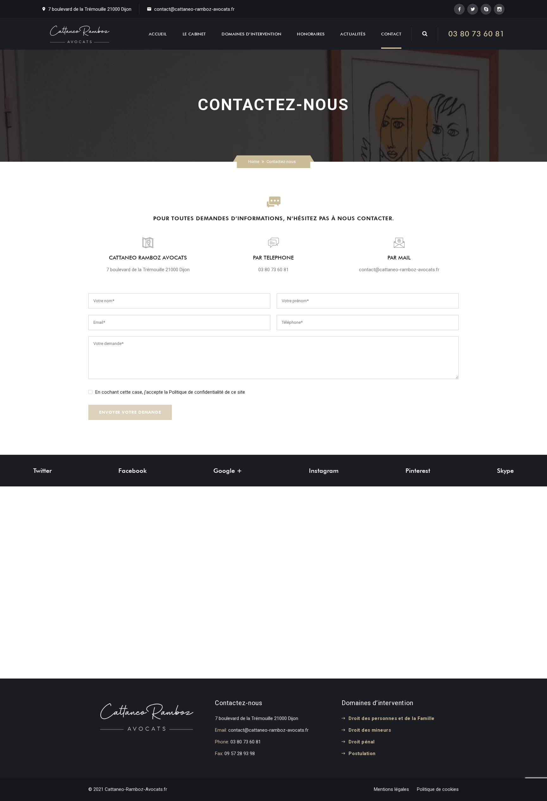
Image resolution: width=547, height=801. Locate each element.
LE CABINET (194, 33)
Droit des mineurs (370, 730)
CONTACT (391, 33)
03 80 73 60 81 (476, 33)
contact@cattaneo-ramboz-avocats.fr (194, 9)
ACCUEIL (158, 33)
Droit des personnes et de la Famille (391, 718)
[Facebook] (459, 9)
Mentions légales (391, 789)
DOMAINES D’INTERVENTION (251, 33)
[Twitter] (472, 9)
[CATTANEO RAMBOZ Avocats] (79, 34)
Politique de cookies (438, 789)
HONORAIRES (310, 33)
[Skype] (486, 9)
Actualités (352, 33)
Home (253, 161)
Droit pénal (361, 742)
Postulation (362, 753)
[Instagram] (499, 9)
